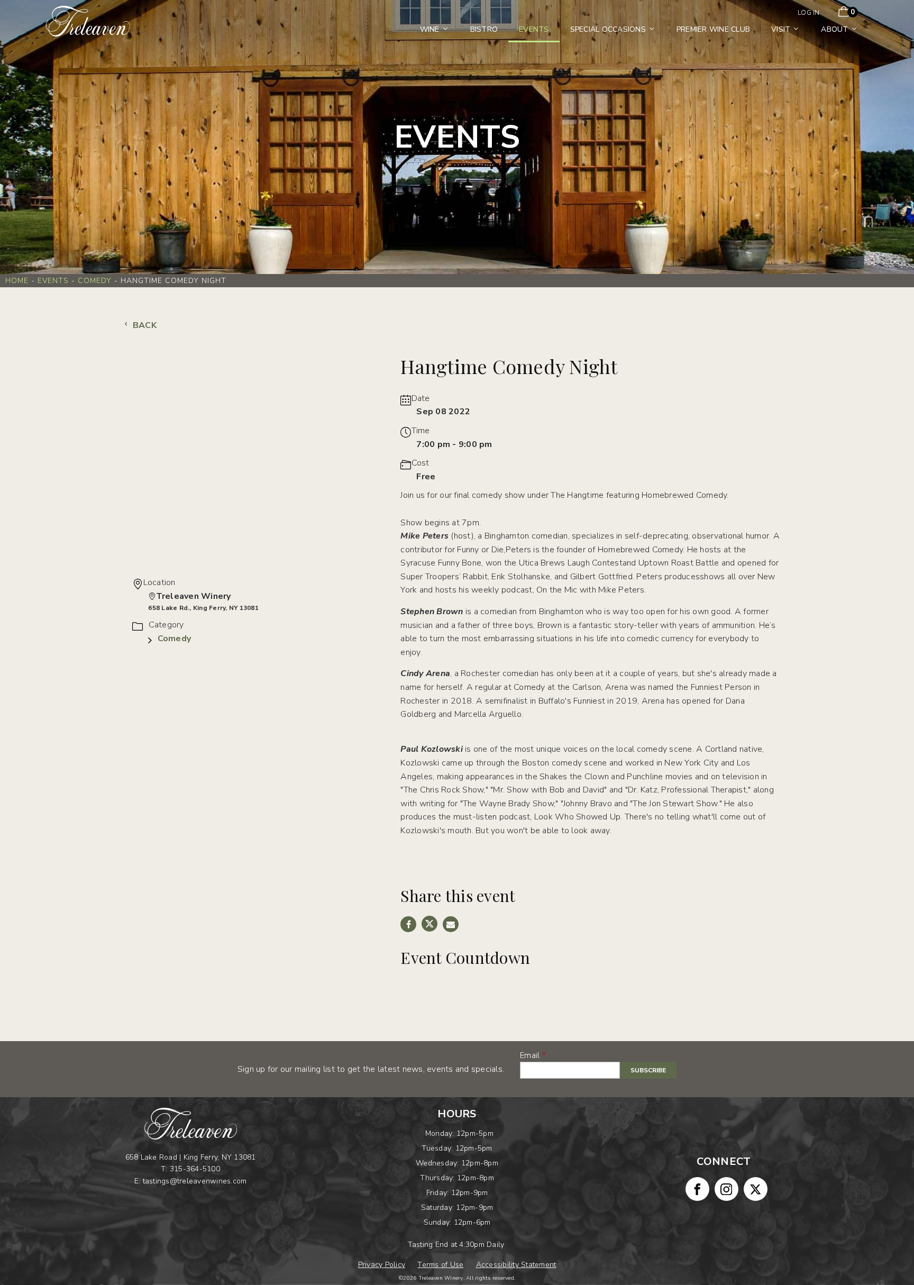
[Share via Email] (451, 924)
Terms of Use (440, 1265)
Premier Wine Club (713, 29)
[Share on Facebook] (408, 924)
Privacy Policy (382, 1265)
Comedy (95, 281)
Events (534, 29)
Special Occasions (608, 29)
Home (17, 281)
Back (144, 325)
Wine (430, 29)
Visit (780, 29)
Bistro (484, 29)
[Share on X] (429, 924)
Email (530, 1055)
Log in (809, 12)
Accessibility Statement (516, 1265)
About (834, 29)
